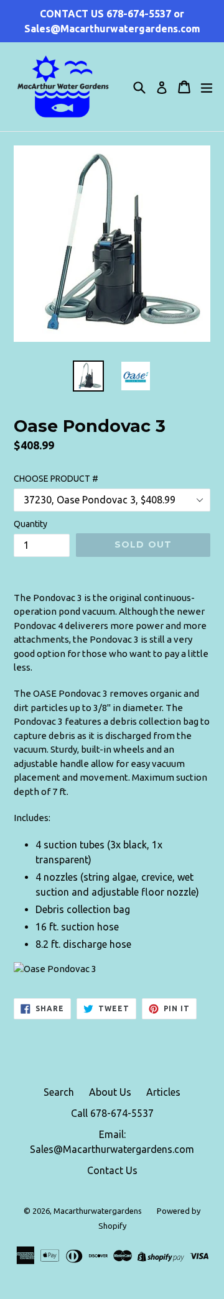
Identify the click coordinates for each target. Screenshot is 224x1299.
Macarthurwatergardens (98, 1210)
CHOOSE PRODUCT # (56, 479)
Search (59, 1092)
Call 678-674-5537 (112, 1113)
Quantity (30, 524)
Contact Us (112, 1170)
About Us (110, 1092)
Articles (163, 1092)
